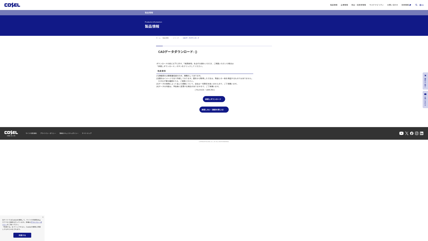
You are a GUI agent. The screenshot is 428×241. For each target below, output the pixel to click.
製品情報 (333, 5)
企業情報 (344, 5)
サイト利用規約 (31, 133)
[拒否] (42, 217)
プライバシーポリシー (48, 133)
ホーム (158, 38)
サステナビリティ (376, 5)
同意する (22, 235)
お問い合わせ (392, 5)
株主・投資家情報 (358, 5)
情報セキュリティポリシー (69, 133)
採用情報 (405, 5)
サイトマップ (87, 133)
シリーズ (176, 38)
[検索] (416, 5)
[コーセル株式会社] (12, 5)
